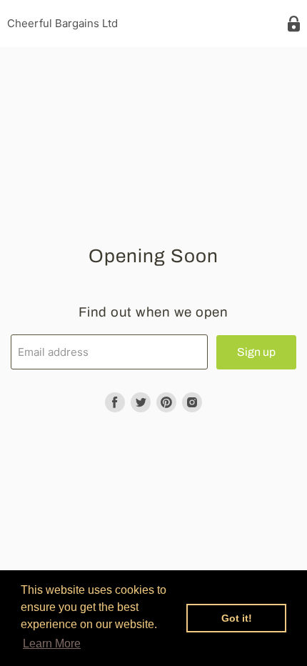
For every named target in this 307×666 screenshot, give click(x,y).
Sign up (256, 352)
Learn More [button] (52, 643)
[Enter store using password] (294, 24)
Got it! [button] (236, 618)
